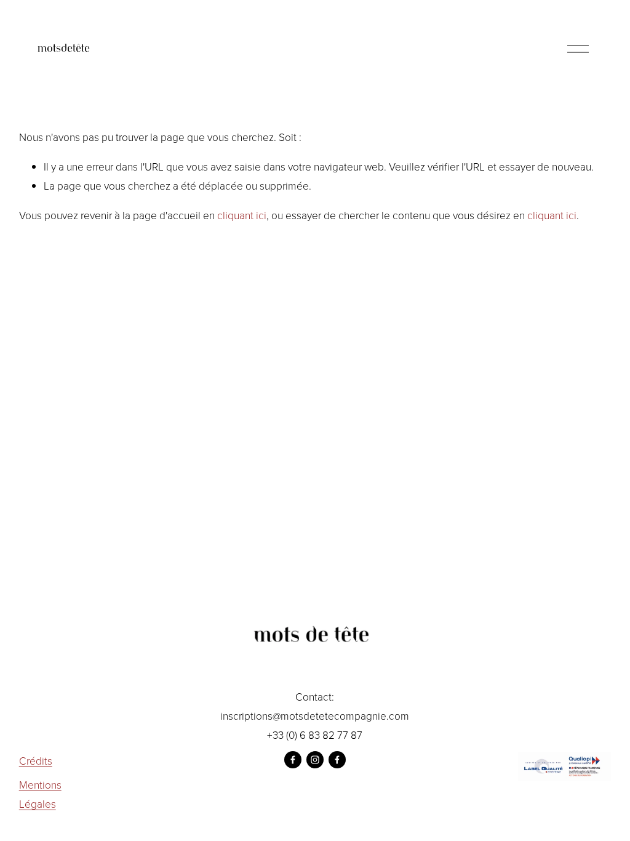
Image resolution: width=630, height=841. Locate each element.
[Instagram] (315, 759)
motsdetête (64, 48)
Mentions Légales (40, 794)
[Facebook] (292, 759)
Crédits (35, 760)
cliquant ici (241, 214)
